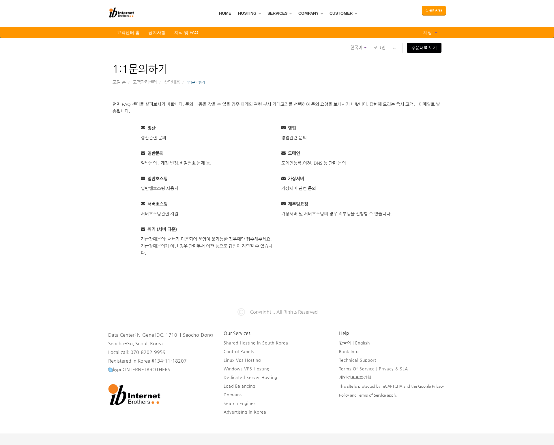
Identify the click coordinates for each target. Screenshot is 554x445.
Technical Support (357, 360)
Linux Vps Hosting (242, 360)
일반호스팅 (156, 178)
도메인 (293, 153)
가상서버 (295, 178)
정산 (150, 127)
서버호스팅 (156, 203)
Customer (342, 13)
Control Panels (239, 351)
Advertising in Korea (245, 412)
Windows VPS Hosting (246, 368)
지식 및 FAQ (186, 32)
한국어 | (347, 342)
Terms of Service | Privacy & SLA (373, 368)
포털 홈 (119, 81)
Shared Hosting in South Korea (256, 342)
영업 (291, 127)
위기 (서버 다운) (161, 229)
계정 (428, 32)
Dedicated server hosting (250, 377)
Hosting (248, 13)
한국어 (357, 47)
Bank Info (349, 351)
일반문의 (154, 153)
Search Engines (240, 403)
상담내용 (172, 81)
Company (309, 13)
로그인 (379, 47)
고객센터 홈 (128, 32)
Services (278, 13)
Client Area (434, 10)
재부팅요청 (297, 203)
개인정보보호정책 (355, 377)
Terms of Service (371, 395)
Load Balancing (239, 386)
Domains (233, 394)
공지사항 (157, 32)
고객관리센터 (145, 81)
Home (225, 13)
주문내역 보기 (424, 47)
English (362, 342)
